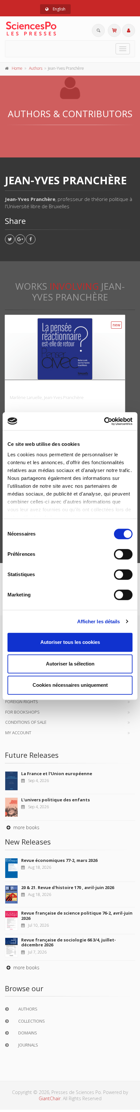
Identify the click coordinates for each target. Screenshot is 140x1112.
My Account (18, 733)
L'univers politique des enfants (55, 800)
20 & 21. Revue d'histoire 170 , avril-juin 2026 (67, 887)
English (58, 9)
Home (17, 68)
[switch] (123, 554)
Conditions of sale (26, 722)
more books (25, 827)
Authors (35, 68)
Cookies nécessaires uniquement (70, 685)
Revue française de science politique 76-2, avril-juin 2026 (77, 915)
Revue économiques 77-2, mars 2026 (59, 860)
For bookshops (22, 712)
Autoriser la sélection (70, 663)
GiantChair (50, 1098)
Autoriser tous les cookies (70, 642)
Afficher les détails (98, 621)
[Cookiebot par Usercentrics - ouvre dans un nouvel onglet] (104, 421)
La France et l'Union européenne (56, 773)
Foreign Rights (21, 701)
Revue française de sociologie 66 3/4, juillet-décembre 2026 (68, 942)
